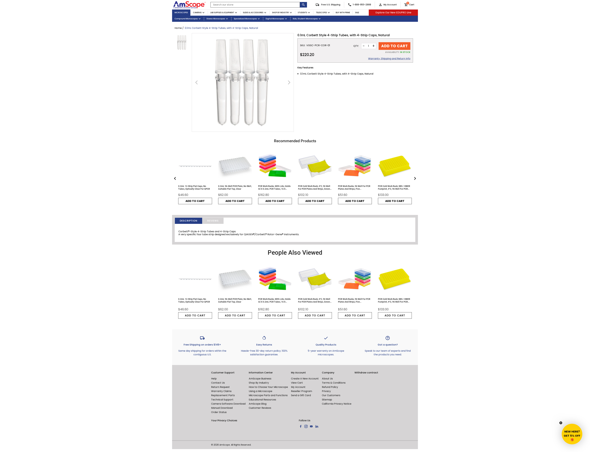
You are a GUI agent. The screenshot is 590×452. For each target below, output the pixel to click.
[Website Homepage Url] (189, 4)
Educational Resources (262, 399)
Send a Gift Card (301, 395)
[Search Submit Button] (303, 5)
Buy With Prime (343, 12)
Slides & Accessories (253, 12)
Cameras (197, 12)
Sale (357, 12)
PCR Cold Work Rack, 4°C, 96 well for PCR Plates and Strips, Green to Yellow (314, 187)
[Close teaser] (560, 422)
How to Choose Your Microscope (268, 387)
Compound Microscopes (186, 18)
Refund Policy (330, 387)
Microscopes (181, 12)
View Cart (297, 382)
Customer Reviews (260, 408)
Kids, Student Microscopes (305, 18)
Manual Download (222, 408)
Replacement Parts (223, 395)
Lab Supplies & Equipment (222, 12)
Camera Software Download (228, 404)
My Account (390, 4)
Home (178, 28)
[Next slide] (415, 178)
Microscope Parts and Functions (268, 395)
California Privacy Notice (336, 404)
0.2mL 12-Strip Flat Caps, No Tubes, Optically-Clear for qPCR (194, 187)
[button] (572, 434)
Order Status (219, 412)
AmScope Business (260, 378)
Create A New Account (305, 378)
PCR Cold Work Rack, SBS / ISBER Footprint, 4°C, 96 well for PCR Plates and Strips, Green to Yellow (395, 187)
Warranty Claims (221, 391)
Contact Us (218, 382)
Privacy (326, 391)
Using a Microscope (260, 391)
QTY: (356, 46)
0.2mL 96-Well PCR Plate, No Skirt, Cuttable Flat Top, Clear (235, 187)
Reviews (213, 220)
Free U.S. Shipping (330, 4)
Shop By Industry (280, 12)
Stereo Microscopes (215, 18)
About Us (327, 378)
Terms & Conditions (334, 382)
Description (188, 220)
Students (302, 12)
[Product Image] (182, 42)
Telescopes (321, 12)
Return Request (220, 387)
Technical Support (222, 399)
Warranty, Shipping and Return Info (389, 58)
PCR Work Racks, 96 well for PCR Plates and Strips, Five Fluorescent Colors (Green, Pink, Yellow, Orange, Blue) (354, 187)
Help (214, 378)
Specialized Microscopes (245, 18)
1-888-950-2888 (362, 4)
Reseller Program (301, 391)
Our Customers (331, 395)
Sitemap (327, 399)
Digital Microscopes (275, 18)
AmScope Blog (257, 404)
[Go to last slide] (175, 178)
